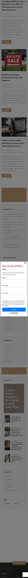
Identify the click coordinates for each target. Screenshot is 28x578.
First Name (5, 285)
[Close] (25, 263)
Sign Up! (14, 309)
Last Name (5, 293)
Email (3, 278)
